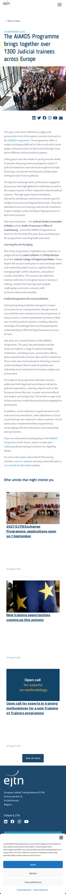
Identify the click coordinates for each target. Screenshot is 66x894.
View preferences (33, 882)
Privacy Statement (40, 889)
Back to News (13, 20)
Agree (33, 864)
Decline (33, 873)
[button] (61, 837)
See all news (33, 758)
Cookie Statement (24, 889)
